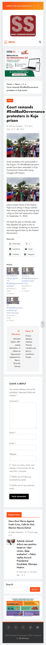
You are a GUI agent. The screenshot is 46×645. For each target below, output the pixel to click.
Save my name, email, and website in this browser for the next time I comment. (21, 468)
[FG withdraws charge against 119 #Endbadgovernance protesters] (13, 270)
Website (12, 454)
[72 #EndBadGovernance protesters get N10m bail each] (13, 300)
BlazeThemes (24, 638)
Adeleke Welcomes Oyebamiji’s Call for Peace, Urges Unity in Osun (20, 6)
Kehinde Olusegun (16, 126)
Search (9, 584)
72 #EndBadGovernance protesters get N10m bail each (15, 309)
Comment (14, 401)
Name (12, 432)
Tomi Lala (22, 572)
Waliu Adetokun (17, 532)
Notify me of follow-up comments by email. (20, 478)
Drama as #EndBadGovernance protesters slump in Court (30, 279)
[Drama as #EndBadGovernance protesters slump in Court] (28, 270)
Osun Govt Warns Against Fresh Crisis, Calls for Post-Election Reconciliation (22, 524)
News (10, 100)
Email (12, 443)
